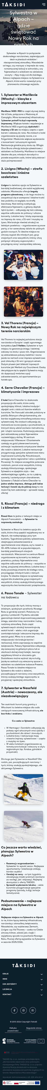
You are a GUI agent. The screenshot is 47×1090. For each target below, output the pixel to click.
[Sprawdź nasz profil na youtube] (32, 1010)
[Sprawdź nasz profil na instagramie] (23, 1010)
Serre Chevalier (16, 400)
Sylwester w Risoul (10, 530)
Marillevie (6, 127)
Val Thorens (7, 339)
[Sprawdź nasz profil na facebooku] (14, 1010)
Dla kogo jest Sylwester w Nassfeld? (19, 759)
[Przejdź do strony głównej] (13, 4)
